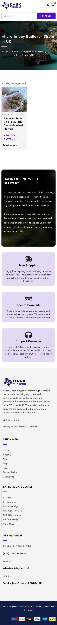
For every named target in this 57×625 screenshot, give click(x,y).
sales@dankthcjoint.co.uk (16, 568)
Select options (10, 145)
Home (4, 51)
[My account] (48, 5)
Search (46, 15)
